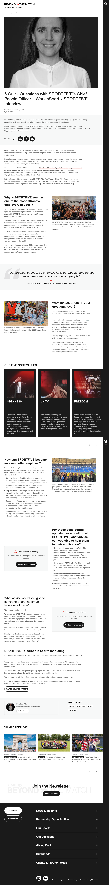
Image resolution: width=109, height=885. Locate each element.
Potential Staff (81, 706)
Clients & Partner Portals (51, 862)
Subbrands (43, 854)
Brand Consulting (10, 757)
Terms (54, 880)
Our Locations (45, 836)
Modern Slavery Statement (89, 880)
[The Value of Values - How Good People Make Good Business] (54, 748)
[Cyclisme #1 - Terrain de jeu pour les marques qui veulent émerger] (20, 748)
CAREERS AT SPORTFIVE (17, 689)
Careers (18, 13)
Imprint (62, 880)
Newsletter (13, 818)
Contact (13, 810)
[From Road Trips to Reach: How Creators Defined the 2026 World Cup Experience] (88, 748)
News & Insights (46, 810)
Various (90, 706)
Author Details (22, 711)
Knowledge (72, 710)
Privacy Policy (72, 880)
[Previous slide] (90, 445)
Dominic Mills (10, 112)
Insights (11, 13)
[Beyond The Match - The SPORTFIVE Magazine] (19, 5)
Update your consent (26, 564)
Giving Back (43, 845)
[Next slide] (96, 445)
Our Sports (43, 828)
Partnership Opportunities (52, 819)
